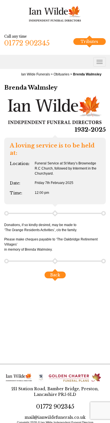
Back (55, 274)
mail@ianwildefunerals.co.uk (55, 417)
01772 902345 (27, 43)
